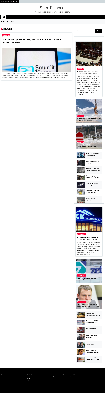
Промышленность (37, 17)
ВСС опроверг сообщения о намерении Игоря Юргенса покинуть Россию (91, 344)
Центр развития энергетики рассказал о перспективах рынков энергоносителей (89, 119)
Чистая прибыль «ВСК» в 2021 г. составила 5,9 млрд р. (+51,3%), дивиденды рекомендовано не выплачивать (87, 238)
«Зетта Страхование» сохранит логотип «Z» (86, 279)
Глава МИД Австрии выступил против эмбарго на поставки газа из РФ (88, 145)
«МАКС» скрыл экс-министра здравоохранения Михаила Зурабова (91, 336)
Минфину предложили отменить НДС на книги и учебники (93, 177)
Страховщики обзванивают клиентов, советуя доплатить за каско (93, 314)
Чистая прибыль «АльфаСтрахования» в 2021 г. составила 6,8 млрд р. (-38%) (93, 329)
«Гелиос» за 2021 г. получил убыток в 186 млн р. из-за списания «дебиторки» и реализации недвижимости (92, 358)
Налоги (27, 17)
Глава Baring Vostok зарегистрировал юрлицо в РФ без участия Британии (92, 184)
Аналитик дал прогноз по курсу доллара (92, 161)
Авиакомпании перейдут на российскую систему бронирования (92, 199)
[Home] (3, 17)
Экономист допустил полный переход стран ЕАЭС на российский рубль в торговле (93, 169)
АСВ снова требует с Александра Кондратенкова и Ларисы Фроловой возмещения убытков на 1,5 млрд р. (88, 305)
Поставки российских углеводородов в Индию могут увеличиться (92, 154)
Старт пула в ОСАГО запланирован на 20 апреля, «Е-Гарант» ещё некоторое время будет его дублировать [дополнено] (93, 321)
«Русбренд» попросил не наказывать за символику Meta (92, 191)
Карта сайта (78, 17)
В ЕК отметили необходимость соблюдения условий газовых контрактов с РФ (87, 73)
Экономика (68, 17)
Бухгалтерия (18, 17)
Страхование (50, 17)
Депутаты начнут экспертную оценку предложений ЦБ (92, 351)
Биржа (10, 17)
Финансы (59, 17)
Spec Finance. (52, 7)
